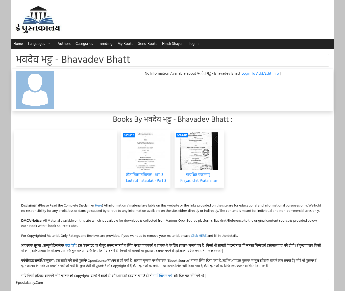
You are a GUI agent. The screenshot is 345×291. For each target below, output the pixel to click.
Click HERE (199, 236)
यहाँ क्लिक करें (162, 276)
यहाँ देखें (70, 246)
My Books (125, 44)
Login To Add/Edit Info (260, 74)
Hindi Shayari (173, 44)
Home (18, 44)
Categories (84, 44)
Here (98, 206)
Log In (194, 44)
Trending (105, 44)
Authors (64, 44)
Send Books (147, 44)
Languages (36, 44)
